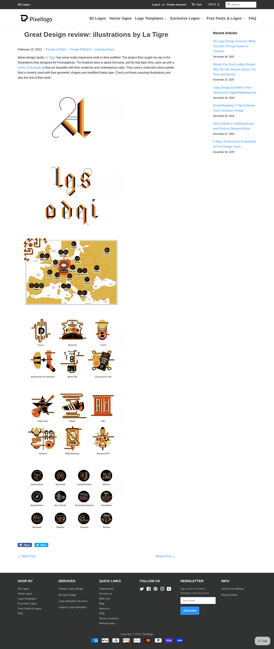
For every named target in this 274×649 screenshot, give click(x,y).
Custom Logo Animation (72, 607)
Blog (101, 603)
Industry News (104, 49)
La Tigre (50, 57)
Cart (199, 4)
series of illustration (30, 67)
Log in (156, 4)
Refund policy (107, 623)
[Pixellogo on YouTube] (169, 589)
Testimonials (106, 588)
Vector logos (120, 18)
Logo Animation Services (72, 601)
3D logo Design (67, 595)
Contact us (105, 593)
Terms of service (109, 618)
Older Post (28, 556)
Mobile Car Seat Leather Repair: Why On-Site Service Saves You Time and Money (234, 69)
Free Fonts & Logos (225, 18)
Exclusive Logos (185, 18)
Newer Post (163, 556)
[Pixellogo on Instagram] (162, 589)
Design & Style (56, 49)
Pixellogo (147, 634)
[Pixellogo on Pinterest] (155, 589)
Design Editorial (80, 49)
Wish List (104, 598)
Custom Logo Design (70, 588)
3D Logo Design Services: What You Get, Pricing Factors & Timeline (234, 46)
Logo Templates (149, 18)
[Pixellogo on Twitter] (142, 589)
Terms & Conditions (232, 588)
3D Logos (24, 4)
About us (104, 608)
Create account (176, 4)
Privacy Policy (229, 595)
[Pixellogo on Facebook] (149, 589)
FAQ (252, 18)
